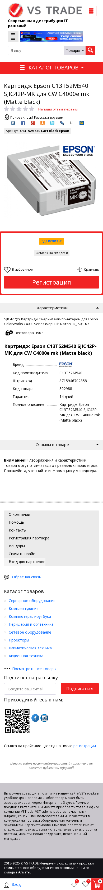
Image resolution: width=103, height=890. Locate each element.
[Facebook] (35, 718)
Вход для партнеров (26, 561)
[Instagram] (44, 718)
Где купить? (51, 241)
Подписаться (79, 688)
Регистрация (51, 282)
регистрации (84, 745)
